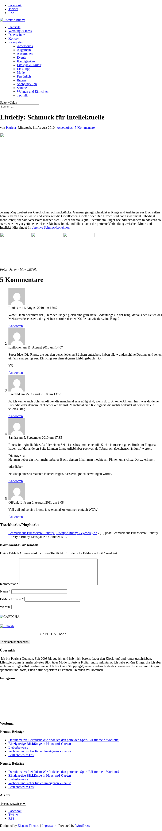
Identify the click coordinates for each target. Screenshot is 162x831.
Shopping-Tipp (27, 84)
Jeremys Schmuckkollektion (51, 227)
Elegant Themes (28, 825)
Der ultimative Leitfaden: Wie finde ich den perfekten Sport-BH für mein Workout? (63, 740)
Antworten (15, 326)
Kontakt (13, 38)
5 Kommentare (85, 127)
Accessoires (25, 46)
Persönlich (24, 76)
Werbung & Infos (20, 31)
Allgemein (24, 50)
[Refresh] (7, 626)
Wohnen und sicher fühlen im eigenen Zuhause (39, 751)
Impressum (49, 825)
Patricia (11, 127)
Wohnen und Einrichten (33, 91)
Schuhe (22, 88)
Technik (22, 95)
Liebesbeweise (18, 747)
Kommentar (9, 584)
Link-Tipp (23, 69)
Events (21, 57)
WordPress (82, 825)
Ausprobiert (25, 53)
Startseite (14, 27)
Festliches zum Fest (21, 755)
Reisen (21, 80)
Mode (21, 72)
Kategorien (15, 42)
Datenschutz (16, 34)
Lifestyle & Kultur (29, 65)
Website (5, 607)
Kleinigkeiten (26, 61)
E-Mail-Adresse (12, 599)
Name (5, 591)
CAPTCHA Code (52, 634)
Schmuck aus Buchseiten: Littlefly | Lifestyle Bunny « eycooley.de (52, 533)
